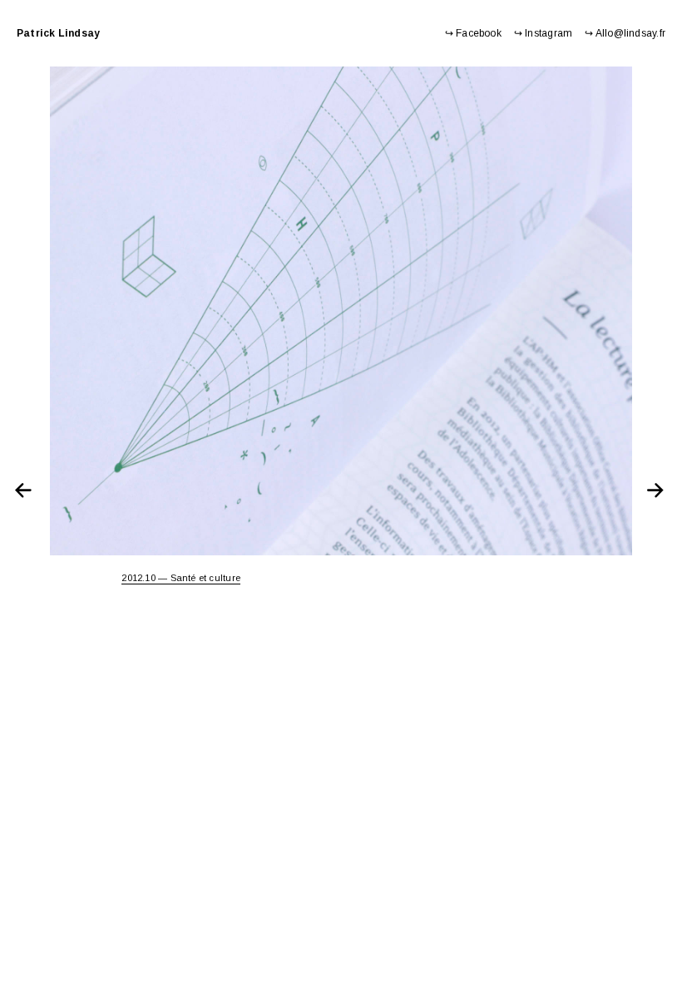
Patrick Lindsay (58, 33)
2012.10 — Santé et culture (180, 578)
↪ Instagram (543, 33)
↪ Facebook (473, 33)
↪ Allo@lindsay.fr (625, 33)
